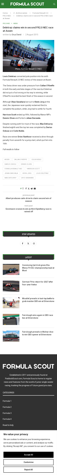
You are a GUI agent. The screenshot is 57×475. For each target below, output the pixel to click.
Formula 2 (7, 407)
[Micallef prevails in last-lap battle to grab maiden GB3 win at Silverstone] (11, 302)
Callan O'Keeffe (20, 159)
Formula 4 (7, 419)
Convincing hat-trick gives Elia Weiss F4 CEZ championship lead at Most (38, 268)
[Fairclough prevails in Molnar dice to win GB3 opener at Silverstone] (11, 336)
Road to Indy (8, 425)
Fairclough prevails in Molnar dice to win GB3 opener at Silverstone (37, 333)
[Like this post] (23, 188)
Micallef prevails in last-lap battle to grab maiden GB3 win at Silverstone (38, 299)
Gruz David (16, 34)
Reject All (28, 470)
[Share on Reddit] (32, 188)
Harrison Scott (33, 169)
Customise (28, 462)
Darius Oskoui (10, 164)
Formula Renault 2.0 (40, 13)
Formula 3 (7, 413)
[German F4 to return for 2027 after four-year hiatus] (11, 286)
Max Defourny (10, 178)
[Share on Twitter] (29, 188)
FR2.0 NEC (7, 16)
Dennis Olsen (26, 164)
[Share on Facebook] (26, 188)
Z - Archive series (20, 13)
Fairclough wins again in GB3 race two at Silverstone (37, 316)
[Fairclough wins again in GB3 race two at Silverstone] (11, 319)
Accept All (28, 455)
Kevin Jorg (27, 173)
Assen (7, 159)
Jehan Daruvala (11, 173)
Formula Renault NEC (13, 169)
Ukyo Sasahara (27, 178)
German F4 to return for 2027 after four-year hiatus (37, 283)
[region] (28, 452)
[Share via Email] (35, 188)
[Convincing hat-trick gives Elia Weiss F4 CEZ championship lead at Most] (11, 269)
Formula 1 (7, 401)
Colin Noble (36, 159)
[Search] (54, 4)
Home (5, 13)
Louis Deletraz (42, 173)
